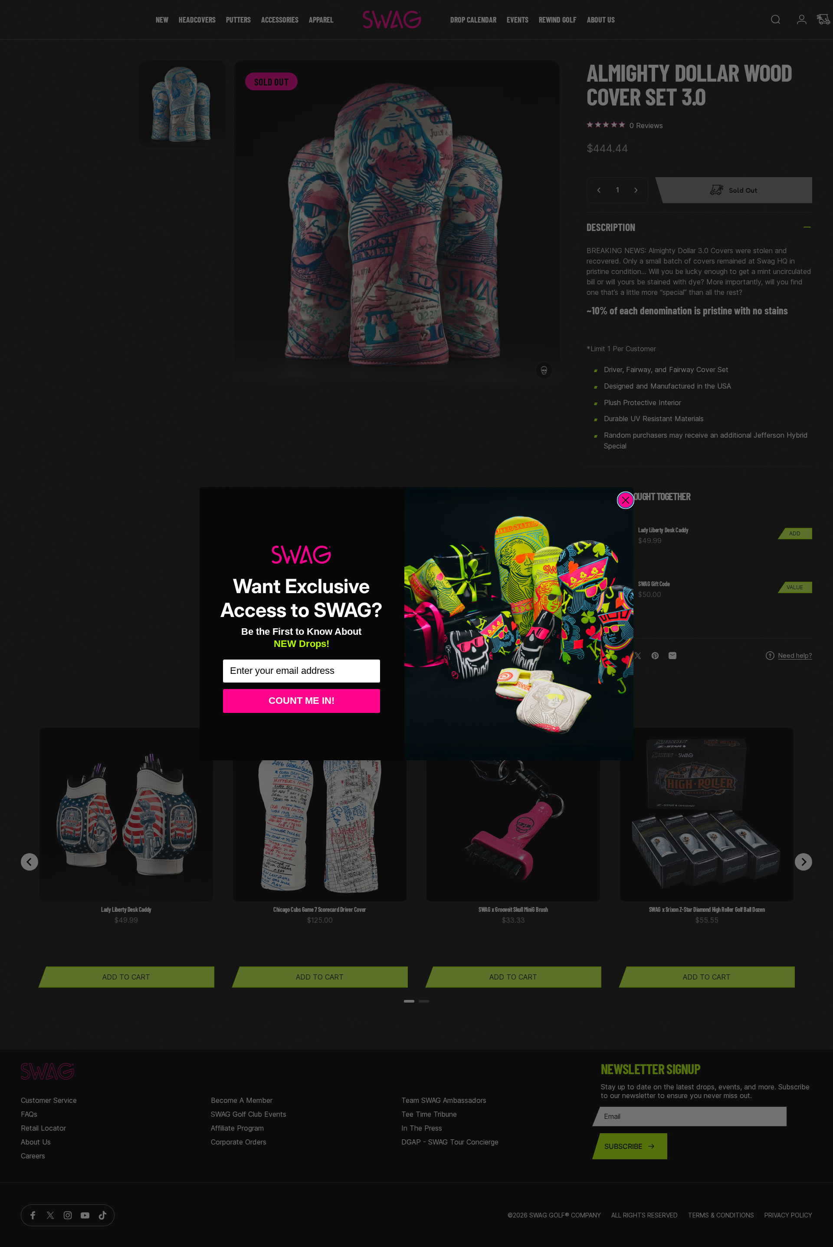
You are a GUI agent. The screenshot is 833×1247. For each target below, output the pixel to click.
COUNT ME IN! (302, 700)
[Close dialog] (625, 500)
